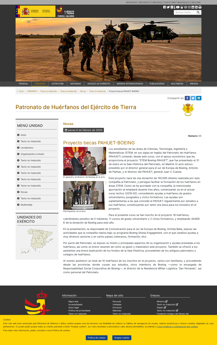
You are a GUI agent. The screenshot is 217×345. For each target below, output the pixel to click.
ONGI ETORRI (170, 2)
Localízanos (26, 147)
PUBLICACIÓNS (157, 84)
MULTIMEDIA (177, 84)
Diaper (160, 307)
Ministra (160, 301)
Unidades (117, 304)
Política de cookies (96, 338)
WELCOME (196, 2)
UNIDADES (40, 84)
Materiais (117, 310)
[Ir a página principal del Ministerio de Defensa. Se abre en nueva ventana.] (35, 11)
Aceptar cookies (121, 338)
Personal (117, 301)
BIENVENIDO (131, 2)
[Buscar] (198, 12)
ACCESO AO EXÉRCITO (99, 84)
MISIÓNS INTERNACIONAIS (130, 84)
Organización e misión (31, 154)
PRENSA (194, 84)
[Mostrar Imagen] (84, 160)
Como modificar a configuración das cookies (177, 326)
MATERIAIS (75, 84)
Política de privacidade (79, 310)
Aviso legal (73, 307)
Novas (83, 91)
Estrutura (117, 307)
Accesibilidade (75, 304)
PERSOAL (23, 84)
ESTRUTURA (58, 84)
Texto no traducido (48, 91)
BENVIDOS (157, 2)
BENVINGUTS (145, 2)
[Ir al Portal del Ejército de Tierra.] (69, 11)
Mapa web (73, 301)
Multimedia (25, 204)
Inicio (21, 91)
